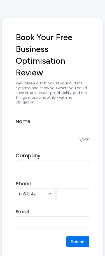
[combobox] (29, 193)
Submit (78, 241)
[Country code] (49, 193)
